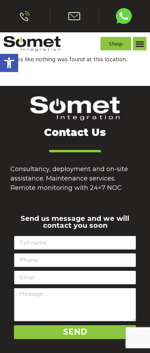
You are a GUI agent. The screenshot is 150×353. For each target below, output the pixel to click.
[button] (9, 63)
